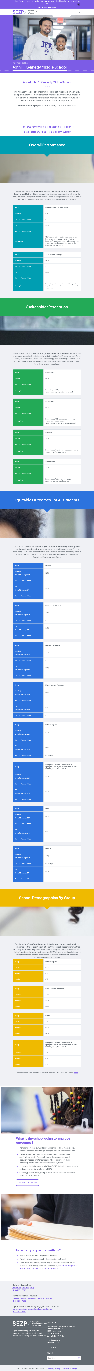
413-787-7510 (51, 1268)
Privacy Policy (54, 1368)
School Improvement (60, 132)
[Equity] (90, 685)
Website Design (70, 1368)
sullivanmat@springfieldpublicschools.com (32, 1298)
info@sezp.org (53, 1340)
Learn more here (45, 7)
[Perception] (90, 682)
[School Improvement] (90, 689)
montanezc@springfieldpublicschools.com (32, 1309)
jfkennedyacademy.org (23, 1287)
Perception (55, 127)
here (76, 1072)
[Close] (78, 4)
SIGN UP (53, 1347)
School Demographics (34, 132)
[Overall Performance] (90, 680)
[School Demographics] (90, 687)
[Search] (78, 1358)
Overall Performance (34, 127)
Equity (67, 127)
